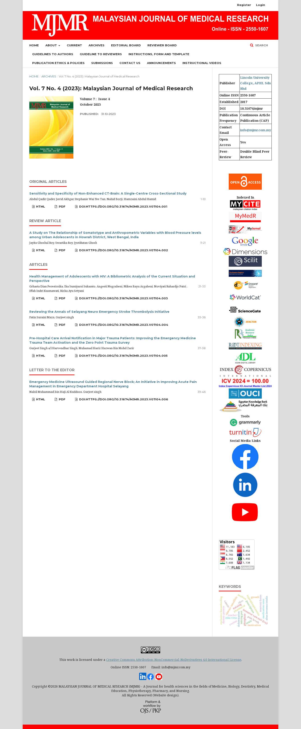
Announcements (161, 63)
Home (34, 45)
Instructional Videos (201, 63)
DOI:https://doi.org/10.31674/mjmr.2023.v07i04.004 (123, 324)
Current (74, 45)
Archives (96, 45)
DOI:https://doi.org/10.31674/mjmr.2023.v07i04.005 (123, 355)
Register (244, 5)
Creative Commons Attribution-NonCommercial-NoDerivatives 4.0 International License (173, 660)
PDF (61, 206)
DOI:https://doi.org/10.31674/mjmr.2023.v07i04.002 (123, 250)
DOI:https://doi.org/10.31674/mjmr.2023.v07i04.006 (123, 399)
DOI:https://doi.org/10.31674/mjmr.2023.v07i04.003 (123, 298)
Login (260, 5)
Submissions (102, 63)
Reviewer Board (162, 45)
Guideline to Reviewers (101, 54)
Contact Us (129, 63)
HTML (40, 206)
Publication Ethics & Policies (58, 63)
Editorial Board (126, 45)
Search (261, 45)
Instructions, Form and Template (158, 54)
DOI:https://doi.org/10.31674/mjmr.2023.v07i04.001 (122, 206)
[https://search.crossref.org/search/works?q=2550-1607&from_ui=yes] (245, 290)
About (51, 45)
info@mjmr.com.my (255, 130)
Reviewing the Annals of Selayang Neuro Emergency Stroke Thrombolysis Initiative (99, 312)
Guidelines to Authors (52, 54)
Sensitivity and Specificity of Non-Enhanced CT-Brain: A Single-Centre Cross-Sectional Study (107, 193)
